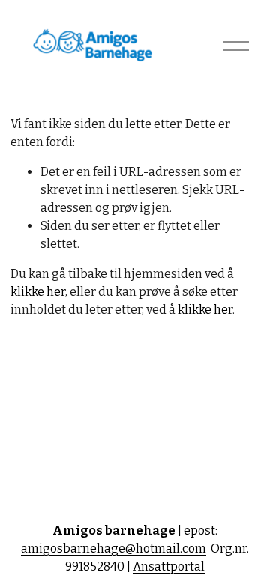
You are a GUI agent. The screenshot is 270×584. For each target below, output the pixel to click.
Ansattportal (169, 566)
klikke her (37, 292)
